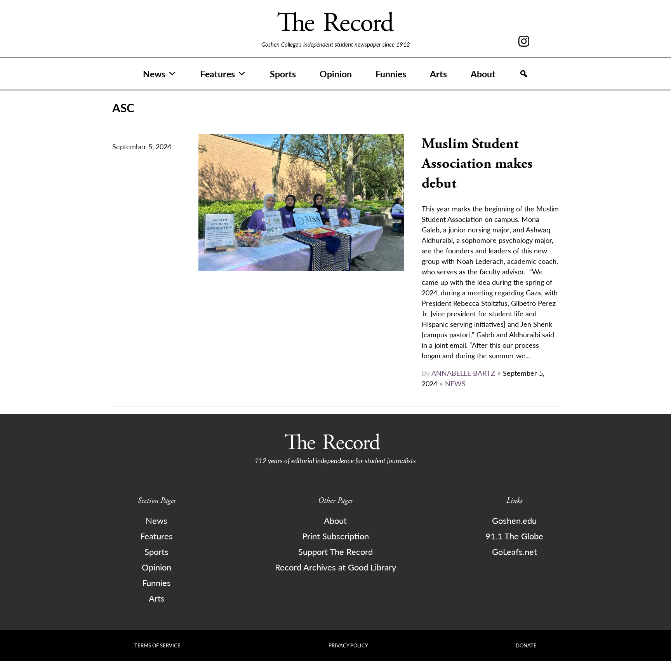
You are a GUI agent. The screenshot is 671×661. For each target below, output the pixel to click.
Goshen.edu (514, 520)
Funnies (390, 73)
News (154, 73)
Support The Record (335, 551)
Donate (526, 645)
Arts (438, 73)
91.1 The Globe (514, 536)
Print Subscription (335, 536)
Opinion (336, 73)
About (483, 73)
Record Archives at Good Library (335, 567)
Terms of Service (157, 645)
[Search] (524, 74)
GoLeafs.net (514, 551)
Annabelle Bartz (463, 373)
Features (217, 73)
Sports (283, 73)
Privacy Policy (348, 645)
